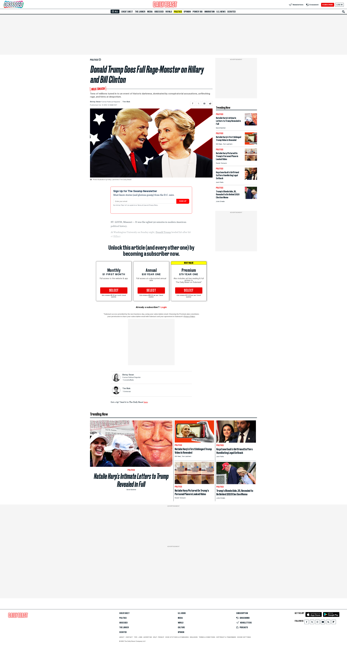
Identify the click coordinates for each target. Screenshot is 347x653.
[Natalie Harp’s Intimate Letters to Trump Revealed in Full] (251, 125)
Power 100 (198, 11)
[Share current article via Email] (204, 103)
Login (164, 307)
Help (155, 637)
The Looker (140, 11)
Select (114, 290)
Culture (181, 627)
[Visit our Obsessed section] (22, 5)
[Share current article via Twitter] (198, 103)
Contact (129, 637)
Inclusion (193, 637)
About (121, 637)
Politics (178, 11)
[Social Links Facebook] (306, 622)
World (180, 623)
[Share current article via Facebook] (192, 103)
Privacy (161, 637)
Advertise (147, 637)
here (146, 402)
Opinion (187, 11)
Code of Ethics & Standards (177, 637)
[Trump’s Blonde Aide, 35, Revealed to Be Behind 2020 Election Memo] (251, 198)
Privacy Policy (153, 205)
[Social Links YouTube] (323, 622)
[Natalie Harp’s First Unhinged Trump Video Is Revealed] (251, 144)
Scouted (231, 11)
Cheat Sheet (127, 11)
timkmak (127, 391)
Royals (169, 11)
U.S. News (220, 11)
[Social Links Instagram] (317, 622)
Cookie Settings (244, 637)
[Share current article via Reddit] (210, 103)
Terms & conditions (207, 637)
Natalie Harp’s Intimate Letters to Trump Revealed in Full (131, 480)
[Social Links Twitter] (312, 622)
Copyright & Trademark (226, 637)
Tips (135, 637)
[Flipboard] (334, 622)
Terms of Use (142, 205)
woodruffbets (129, 380)
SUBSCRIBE (327, 5)
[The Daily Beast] (165, 5)
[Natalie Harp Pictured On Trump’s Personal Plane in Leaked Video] (251, 160)
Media (149, 11)
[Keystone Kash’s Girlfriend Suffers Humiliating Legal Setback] (251, 179)
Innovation (209, 11)
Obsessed (159, 11)
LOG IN (339, 5)
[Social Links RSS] (328, 622)
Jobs (140, 637)
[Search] (343, 11)
